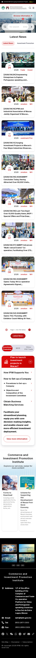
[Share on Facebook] (3, 634)
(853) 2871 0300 (22, 622)
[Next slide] (22, 565)
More (31, 2)
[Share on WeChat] (11, 634)
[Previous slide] (13, 565)
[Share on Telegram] (20, 634)
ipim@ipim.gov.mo (23, 618)
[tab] (7, 348)
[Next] (29, 329)
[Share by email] (28, 634)
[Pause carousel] (18, 565)
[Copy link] (33, 634)
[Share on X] (7, 634)
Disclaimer (15, 642)
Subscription (27, 642)
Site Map (5, 642)
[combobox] (18, 27)
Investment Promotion (25, 43)
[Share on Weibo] (24, 634)
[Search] (30, 8)
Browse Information (23, 16)
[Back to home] (5, 8)
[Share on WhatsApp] (15, 634)
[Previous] (6, 329)
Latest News (8, 43)
